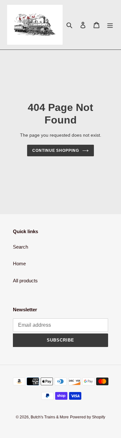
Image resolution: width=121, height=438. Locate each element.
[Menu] (110, 25)
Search (20, 247)
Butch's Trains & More (50, 417)
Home (19, 263)
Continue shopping (55, 150)
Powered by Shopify (87, 417)
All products (25, 280)
